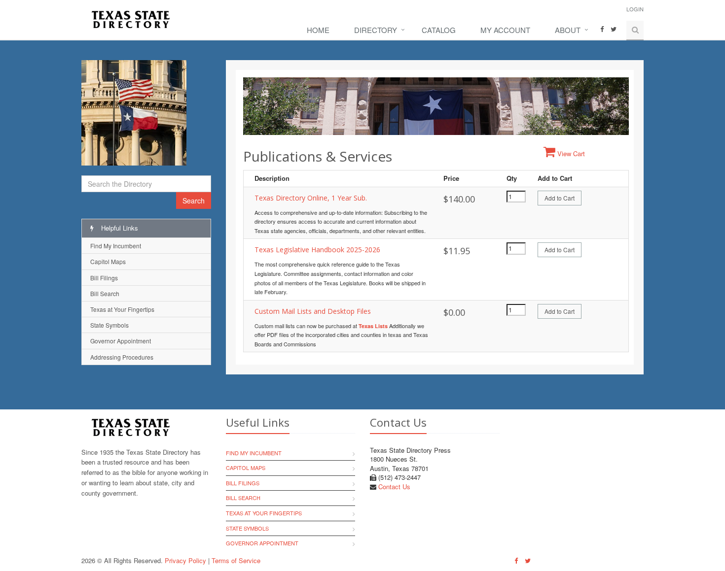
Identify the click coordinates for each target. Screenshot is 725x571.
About (567, 30)
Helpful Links (118, 228)
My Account (505, 30)
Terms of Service (236, 560)
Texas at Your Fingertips (122, 309)
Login (635, 9)
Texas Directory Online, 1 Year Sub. (310, 197)
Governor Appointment (120, 340)
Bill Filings (104, 277)
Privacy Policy (185, 560)
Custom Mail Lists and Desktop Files (312, 311)
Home (318, 30)
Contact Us (394, 486)
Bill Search (104, 293)
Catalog (439, 30)
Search (193, 200)
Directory (375, 30)
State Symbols (109, 325)
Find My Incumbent (115, 245)
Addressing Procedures (121, 357)
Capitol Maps (108, 261)
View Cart (570, 153)
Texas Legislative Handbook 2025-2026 (317, 249)
